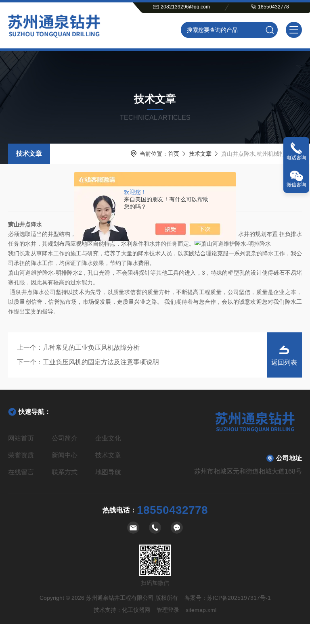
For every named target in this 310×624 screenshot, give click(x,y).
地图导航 (108, 472)
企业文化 (108, 438)
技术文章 (29, 153)
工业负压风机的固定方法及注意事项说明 (101, 362)
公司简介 (65, 438)
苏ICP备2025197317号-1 (239, 598)
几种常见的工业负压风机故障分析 (91, 347)
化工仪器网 (136, 610)
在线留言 (21, 472)
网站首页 (21, 438)
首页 (173, 153)
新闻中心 (65, 455)
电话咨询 (296, 158)
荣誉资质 (21, 455)
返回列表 (284, 362)
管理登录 (168, 610)
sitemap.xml (201, 610)
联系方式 (65, 472)
